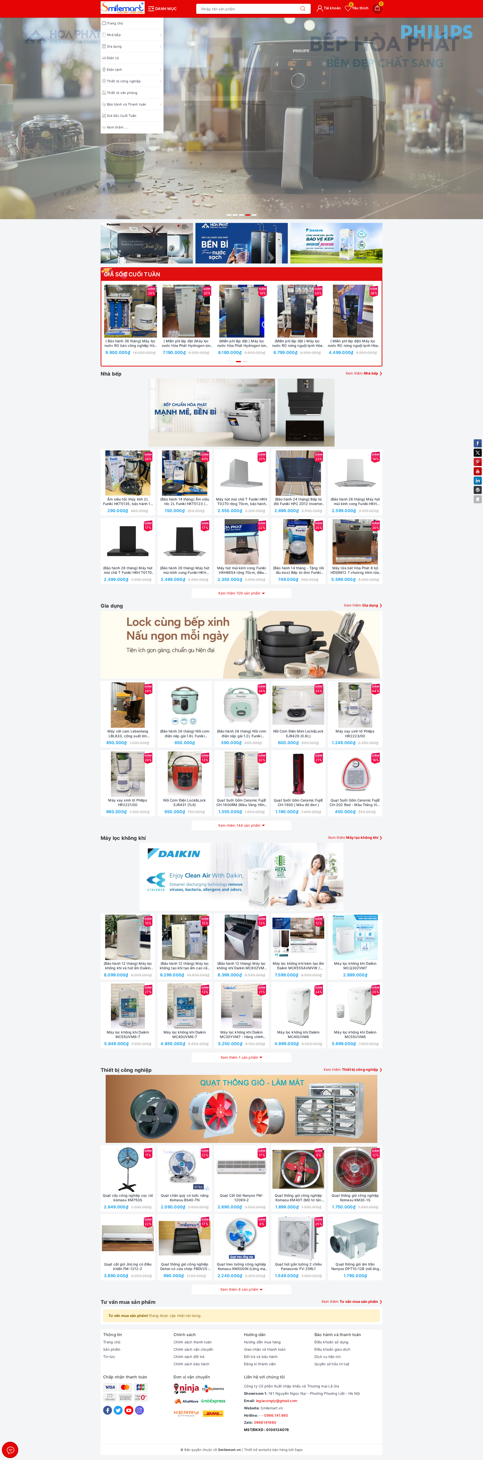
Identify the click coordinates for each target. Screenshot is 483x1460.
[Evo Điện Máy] (241, 106)
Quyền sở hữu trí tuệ (331, 1364)
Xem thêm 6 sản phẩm (239, 1289)
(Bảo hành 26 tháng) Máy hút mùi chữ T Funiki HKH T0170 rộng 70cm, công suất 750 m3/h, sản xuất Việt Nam (128, 570)
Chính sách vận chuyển (193, 1349)
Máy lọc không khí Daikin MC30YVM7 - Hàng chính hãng (241, 1034)
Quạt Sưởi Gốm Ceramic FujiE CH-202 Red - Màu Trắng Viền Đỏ (355, 802)
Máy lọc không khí (123, 838)
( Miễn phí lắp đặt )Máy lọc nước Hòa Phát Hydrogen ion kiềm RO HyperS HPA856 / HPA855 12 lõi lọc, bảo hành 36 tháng (186, 343)
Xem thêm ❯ (364, 373)
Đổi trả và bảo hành (260, 1356)
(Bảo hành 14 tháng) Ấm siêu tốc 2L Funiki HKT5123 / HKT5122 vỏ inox (184, 501)
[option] (241, 106)
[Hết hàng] (275, 473)
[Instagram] (139, 1410)
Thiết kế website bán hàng (266, 1450)
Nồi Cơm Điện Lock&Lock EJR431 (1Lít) (184, 802)
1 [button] (228, 215)
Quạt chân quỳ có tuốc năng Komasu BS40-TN (185, 1197)
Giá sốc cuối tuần (132, 274)
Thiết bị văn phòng (122, 93)
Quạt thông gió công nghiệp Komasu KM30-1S (355, 1197)
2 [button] (235, 215)
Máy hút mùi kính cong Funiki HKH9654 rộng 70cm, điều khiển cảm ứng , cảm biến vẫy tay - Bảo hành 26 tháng (241, 570)
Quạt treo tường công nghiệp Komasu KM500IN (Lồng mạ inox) (241, 1266)
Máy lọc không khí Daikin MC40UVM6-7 (185, 1034)
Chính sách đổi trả (189, 1356)
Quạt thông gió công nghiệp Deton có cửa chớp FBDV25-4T (184, 1266)
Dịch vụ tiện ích (327, 1356)
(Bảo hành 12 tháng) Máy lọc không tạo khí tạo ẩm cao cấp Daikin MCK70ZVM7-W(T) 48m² (185, 965)
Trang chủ (111, 1342)
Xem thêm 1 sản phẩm (239, 1057)
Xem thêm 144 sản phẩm (239, 825)
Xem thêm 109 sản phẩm (239, 593)
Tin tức (109, 1356)
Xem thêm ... (117, 127)
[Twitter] (118, 1410)
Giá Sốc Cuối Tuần (121, 116)
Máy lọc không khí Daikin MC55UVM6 (355, 1034)
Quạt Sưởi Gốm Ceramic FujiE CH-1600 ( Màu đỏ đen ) (298, 802)
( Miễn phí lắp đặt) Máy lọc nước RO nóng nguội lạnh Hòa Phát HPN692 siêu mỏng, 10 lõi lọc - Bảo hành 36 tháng (353, 343)
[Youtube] (129, 1410)
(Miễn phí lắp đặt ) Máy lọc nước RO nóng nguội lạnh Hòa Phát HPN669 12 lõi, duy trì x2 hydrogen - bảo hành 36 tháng (297, 343)
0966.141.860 (276, 1415)
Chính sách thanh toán (193, 1342)
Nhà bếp (114, 35)
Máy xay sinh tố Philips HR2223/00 (355, 733)
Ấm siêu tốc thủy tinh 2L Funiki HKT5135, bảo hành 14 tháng (128, 501)
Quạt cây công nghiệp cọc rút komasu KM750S (128, 1197)
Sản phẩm (111, 1349)
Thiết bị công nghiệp (124, 81)
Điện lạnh (114, 70)
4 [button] (247, 215)
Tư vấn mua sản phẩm (128, 1302)
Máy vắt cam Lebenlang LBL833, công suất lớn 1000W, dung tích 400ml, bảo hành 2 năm (128, 733)
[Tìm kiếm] (303, 9)
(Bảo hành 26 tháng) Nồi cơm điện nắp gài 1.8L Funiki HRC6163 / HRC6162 (185, 733)
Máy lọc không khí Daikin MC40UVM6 (298, 1034)
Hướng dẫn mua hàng (262, 1342)
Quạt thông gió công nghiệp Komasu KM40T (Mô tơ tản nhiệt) (298, 1197)
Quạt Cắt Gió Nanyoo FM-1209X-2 (241, 1197)
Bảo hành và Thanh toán (126, 104)
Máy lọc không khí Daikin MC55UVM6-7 (128, 1034)
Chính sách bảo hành (191, 1364)
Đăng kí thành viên (260, 1364)
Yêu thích (359, 8)
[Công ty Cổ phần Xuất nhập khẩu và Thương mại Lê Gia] (123, 7)
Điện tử (113, 58)
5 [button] (254, 215)
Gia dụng (114, 46)
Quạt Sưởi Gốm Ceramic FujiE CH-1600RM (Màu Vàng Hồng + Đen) (241, 802)
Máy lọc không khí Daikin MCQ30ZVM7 (355, 965)
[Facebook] (107, 1410)
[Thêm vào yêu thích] (118, 311)
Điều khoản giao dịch (332, 1349)
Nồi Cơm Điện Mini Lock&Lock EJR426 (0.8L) (298, 733)
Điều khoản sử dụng (331, 1342)
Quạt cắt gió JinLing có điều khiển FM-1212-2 (127, 1266)
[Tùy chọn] (162, 311)
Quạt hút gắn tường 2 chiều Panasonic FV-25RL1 (298, 1266)
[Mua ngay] (107, 311)
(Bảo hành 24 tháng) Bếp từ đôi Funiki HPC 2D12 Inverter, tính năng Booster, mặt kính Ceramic (298, 501)
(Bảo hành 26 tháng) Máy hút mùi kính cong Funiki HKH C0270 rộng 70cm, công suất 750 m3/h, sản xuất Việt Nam (355, 501)
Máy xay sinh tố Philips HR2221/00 (127, 802)
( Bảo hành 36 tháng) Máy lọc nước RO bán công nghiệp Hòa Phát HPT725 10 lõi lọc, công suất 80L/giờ (130, 343)
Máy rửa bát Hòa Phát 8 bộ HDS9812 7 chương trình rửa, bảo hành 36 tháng (355, 570)
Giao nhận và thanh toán (265, 1349)
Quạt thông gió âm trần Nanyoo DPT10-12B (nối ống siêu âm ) (355, 1266)
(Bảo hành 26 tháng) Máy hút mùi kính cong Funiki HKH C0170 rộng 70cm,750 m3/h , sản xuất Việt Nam (185, 570)
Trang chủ (115, 23)
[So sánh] (154, 311)
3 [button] (241, 215)
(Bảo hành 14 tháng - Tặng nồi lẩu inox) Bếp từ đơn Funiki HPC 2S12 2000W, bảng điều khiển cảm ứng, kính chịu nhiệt (298, 570)
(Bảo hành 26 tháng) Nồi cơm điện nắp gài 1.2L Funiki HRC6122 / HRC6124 (241, 733)
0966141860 (265, 1422)
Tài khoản (332, 8)
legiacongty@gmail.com (276, 1401)
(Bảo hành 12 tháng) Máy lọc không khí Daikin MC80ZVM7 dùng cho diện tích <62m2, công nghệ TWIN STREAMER (241, 965)
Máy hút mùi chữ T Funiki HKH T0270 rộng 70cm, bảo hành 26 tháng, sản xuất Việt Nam (241, 501)
